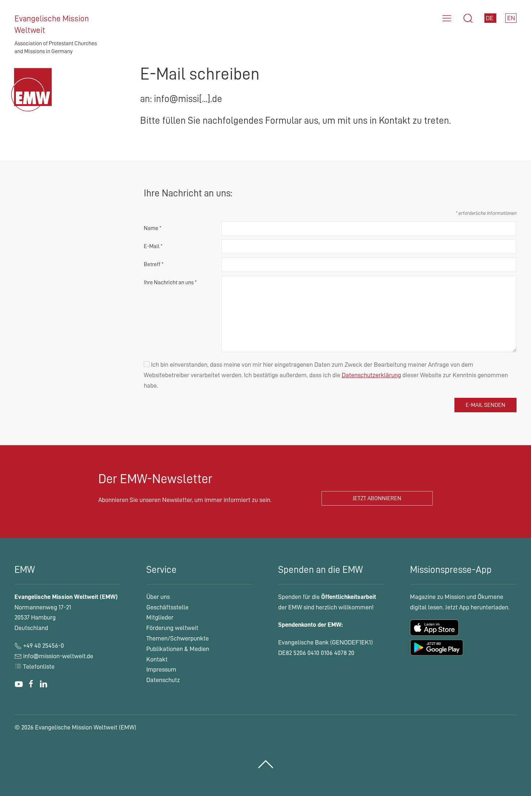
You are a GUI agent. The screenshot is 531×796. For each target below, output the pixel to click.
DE (490, 18)
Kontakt (157, 659)
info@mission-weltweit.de (58, 656)
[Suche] (468, 18)
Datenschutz (163, 680)
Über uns (158, 596)
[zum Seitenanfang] (266, 764)
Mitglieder (159, 617)
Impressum (161, 669)
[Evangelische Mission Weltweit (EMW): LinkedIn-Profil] (43, 684)
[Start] (33, 98)
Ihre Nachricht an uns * (170, 282)
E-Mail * (153, 246)
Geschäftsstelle (167, 607)
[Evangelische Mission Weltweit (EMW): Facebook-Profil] (31, 684)
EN (511, 18)
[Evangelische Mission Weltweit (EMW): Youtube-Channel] (18, 684)
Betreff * (154, 264)
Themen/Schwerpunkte (177, 638)
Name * (152, 228)
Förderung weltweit (172, 628)
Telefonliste (38, 666)
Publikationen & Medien (177, 649)
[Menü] (446, 18)
